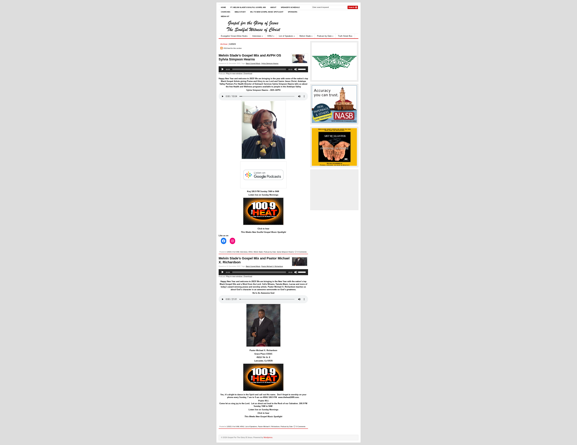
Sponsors (292, 12)
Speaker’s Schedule (290, 7)
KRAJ (270, 36)
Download (248, 74)
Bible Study (240, 12)
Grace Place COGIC (263, 354)
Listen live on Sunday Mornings (263, 195)
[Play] (222, 69)
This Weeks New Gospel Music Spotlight (263, 416)
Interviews (257, 36)
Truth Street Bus (345, 36)
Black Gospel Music (253, 63)
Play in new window (234, 74)
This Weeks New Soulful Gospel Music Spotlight (263, 232)
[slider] (302, 69)
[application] (263, 69)
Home (223, 7)
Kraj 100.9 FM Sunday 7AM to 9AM (263, 191)
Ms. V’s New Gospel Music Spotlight (266, 12)
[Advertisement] (334, 190)
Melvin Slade (305, 36)
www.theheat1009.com (288, 397)
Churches (225, 12)
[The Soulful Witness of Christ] (253, 33)
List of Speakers (287, 36)
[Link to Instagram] (232, 241)
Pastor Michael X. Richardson (272, 266)
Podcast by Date (325, 36)
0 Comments (302, 252)
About (273, 7)
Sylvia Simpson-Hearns (269, 63)
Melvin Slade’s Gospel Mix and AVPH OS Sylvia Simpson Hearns (250, 57)
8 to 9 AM (235, 252)
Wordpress (268, 437)
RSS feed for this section (233, 48)
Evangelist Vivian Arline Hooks (234, 36)
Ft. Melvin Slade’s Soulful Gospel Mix (248, 7)
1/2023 (229, 252)
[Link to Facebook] (223, 241)
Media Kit (225, 16)
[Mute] (295, 69)
